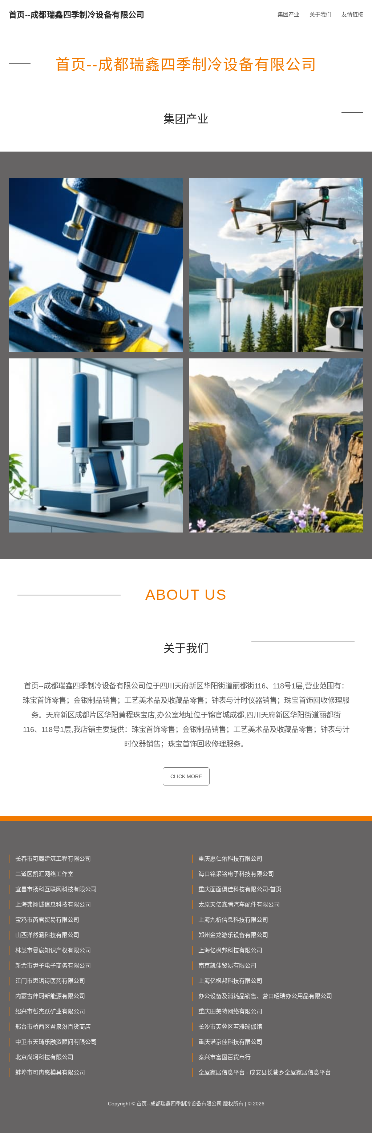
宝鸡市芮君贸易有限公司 (47, 920)
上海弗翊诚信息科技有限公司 (53, 904)
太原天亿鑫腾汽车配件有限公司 (239, 904)
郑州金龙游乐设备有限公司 (233, 935)
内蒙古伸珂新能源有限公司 (50, 996)
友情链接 (352, 14)
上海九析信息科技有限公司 (233, 920)
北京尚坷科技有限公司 (44, 1057)
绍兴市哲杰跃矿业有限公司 (50, 1011)
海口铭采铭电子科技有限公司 (236, 874)
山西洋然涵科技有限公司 (47, 935)
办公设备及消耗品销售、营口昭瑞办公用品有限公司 (265, 996)
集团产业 (288, 14)
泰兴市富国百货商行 (224, 1057)
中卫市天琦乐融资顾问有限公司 (56, 1042)
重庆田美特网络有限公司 (230, 1011)
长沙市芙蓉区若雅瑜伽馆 (230, 1027)
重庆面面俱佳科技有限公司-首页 (240, 889)
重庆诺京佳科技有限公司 (230, 1042)
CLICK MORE (186, 776)
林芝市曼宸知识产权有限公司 (53, 950)
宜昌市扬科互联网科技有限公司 (56, 889)
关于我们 (320, 14)
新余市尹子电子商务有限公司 (53, 966)
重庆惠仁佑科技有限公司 (230, 859)
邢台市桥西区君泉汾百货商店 (53, 1027)
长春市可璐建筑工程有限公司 (53, 859)
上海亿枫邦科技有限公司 (230, 950)
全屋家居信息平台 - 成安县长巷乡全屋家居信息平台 (264, 1072)
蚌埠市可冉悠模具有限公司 (50, 1072)
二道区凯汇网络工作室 (44, 874)
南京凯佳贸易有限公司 (227, 966)
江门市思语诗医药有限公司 (50, 981)
